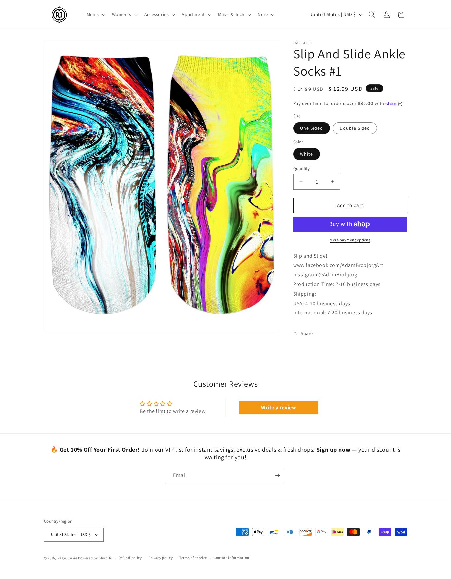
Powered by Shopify (95, 558)
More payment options (350, 239)
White (306, 154)
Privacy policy (160, 557)
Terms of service (193, 557)
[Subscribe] (277, 475)
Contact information (231, 557)
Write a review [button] (278, 407)
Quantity (301, 168)
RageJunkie (67, 558)
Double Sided (355, 128)
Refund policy (130, 557)
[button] (95, 14)
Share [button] (307, 333)
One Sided (311, 128)
